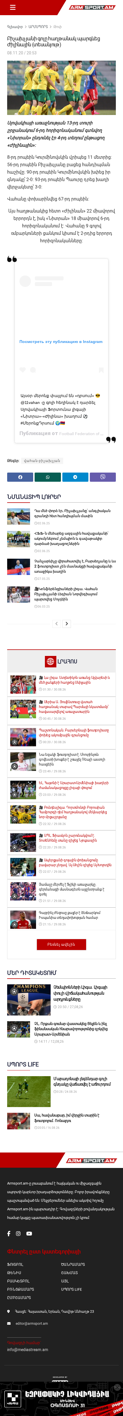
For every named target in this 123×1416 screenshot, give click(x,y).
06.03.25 (43, 606)
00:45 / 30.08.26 (54, 719)
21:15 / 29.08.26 (54, 924)
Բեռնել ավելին (61, 945)
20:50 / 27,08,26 (70, 1007)
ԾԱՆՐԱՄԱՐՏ (73, 1264)
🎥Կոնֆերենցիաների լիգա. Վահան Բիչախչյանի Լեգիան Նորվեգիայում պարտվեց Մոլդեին (66, 594)
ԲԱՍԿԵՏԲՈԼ (18, 1281)
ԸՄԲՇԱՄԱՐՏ (19, 1298)
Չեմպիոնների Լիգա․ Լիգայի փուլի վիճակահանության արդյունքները (80, 993)
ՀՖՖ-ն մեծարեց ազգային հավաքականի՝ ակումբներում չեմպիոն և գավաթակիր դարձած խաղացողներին (71, 539)
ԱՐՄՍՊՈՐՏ (38, 27)
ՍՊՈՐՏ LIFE (71, 1289)
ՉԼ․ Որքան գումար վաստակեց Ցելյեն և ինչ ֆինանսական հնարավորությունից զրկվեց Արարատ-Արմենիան (71, 1029)
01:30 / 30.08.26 (54, 689)
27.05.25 (43, 578)
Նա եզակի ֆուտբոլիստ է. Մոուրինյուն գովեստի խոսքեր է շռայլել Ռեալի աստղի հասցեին (72, 759)
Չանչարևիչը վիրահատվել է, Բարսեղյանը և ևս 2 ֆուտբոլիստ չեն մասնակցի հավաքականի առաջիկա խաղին (75, 566)
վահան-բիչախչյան (42, 461)
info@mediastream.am (27, 1349)
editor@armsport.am (32, 1324)
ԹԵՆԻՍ (14, 1273)
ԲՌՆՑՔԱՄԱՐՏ (20, 1289)
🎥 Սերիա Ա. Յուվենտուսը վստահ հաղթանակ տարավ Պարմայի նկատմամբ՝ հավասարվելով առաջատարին (73, 707)
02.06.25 (43, 523)
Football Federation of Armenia (87, 433)
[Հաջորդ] (66, 624)
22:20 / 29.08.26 (54, 847)
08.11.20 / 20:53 (22, 53)
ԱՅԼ (64, 1281)
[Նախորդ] (56, 624)
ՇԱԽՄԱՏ (69, 1273)
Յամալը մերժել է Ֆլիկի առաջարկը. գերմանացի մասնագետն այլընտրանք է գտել (71, 889)
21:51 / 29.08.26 (54, 901)
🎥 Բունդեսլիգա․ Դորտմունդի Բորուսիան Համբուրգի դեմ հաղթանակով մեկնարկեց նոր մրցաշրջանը (73, 812)
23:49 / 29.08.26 (54, 771)
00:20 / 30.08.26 (54, 742)
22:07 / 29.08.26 (54, 872)
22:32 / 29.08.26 (54, 824)
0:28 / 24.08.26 (66, 1091)
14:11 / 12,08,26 (51, 1042)
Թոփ (57, 27)
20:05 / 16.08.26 (48, 1127)
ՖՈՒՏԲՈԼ (15, 1264)
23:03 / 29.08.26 (54, 795)
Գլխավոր (15, 27)
